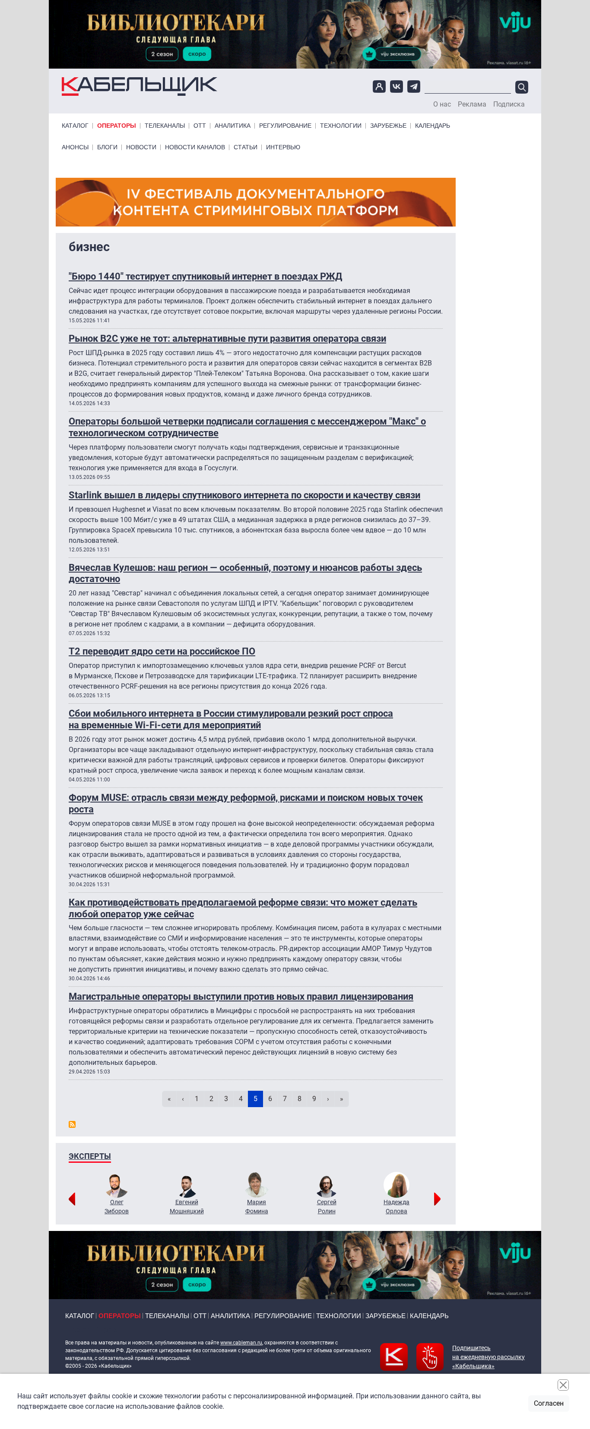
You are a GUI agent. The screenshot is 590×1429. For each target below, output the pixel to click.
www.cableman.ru (241, 1343)
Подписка (509, 104)
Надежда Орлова (396, 1207)
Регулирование (285, 126)
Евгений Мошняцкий (187, 1207)
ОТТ (199, 126)
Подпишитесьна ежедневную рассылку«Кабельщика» (488, 1356)
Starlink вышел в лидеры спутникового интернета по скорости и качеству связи (244, 494)
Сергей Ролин (326, 1207)
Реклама (472, 104)
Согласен (549, 1403)
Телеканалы (165, 126)
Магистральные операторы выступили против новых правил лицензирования (241, 996)
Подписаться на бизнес (72, 1124)
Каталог (75, 126)
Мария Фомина (256, 1207)
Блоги (107, 147)
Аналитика (233, 126)
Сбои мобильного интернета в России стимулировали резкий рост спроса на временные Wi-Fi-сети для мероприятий (231, 719)
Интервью (283, 147)
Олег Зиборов (117, 1207)
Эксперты (90, 1156)
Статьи (245, 147)
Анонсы (75, 147)
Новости (141, 147)
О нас (442, 104)
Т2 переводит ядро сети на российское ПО (162, 651)
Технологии (341, 126)
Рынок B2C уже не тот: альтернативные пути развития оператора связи (227, 338)
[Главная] (139, 86)
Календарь (432, 126)
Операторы (116, 126)
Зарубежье (388, 126)
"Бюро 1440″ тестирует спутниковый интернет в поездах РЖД (205, 276)
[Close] (563, 1385)
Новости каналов (195, 147)
